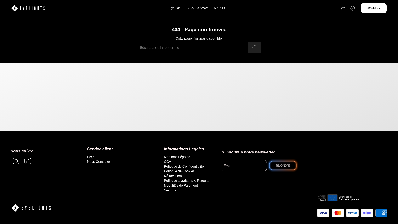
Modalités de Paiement (181, 185)
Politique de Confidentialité (184, 166)
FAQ (90, 157)
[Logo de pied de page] (31, 208)
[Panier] (343, 8)
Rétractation (173, 176)
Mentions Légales (177, 157)
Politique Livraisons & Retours (186, 181)
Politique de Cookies (179, 171)
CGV (167, 161)
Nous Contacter (98, 161)
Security (170, 190)
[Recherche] (254, 47)
